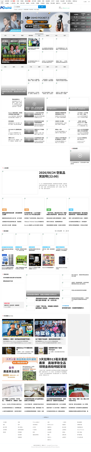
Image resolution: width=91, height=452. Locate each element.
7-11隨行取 (12, 3)
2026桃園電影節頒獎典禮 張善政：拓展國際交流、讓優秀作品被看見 (34, 411)
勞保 (14, 35)
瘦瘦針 (47, 35)
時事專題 (20, 432)
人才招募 (64, 3)
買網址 (47, 3)
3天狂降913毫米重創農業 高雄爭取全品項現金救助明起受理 (53, 362)
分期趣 (37, 3)
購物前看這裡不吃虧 (8, 281)
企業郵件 (64, 437)
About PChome (80, 429)
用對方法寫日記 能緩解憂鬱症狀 (55, 221)
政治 (5, 67)
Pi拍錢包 (43, 3)
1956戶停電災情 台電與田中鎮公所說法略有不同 (34, 404)
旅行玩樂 (34, 1)
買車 (43, 1)
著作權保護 (79, 434)
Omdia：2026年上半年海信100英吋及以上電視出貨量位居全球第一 (12, 404)
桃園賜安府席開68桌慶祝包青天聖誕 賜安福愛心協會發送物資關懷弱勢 (78, 411)
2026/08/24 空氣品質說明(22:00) (52, 174)
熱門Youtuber (50, 424)
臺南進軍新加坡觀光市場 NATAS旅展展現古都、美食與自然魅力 (56, 404)
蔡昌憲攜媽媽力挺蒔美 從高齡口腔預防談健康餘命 (56, 225)
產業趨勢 (49, 429)
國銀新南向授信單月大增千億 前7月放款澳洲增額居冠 (12, 218)
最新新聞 (7, 1)
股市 (19, 424)
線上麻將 (63, 1)
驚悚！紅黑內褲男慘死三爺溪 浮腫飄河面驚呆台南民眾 (78, 218)
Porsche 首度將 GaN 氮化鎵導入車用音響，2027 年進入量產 (33, 225)
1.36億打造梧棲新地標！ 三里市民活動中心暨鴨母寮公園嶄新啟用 (12, 411)
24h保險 (32, 3)
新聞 (19, 422)
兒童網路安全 (80, 427)
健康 (39, 67)
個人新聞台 (68, 1)
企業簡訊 (64, 429)
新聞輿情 (20, 437)
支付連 (34, 427)
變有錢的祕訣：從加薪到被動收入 (73, 308)
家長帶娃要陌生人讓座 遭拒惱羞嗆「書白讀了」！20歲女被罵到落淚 (34, 407)
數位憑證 (53, 3)
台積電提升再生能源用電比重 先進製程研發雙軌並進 (11, 221)
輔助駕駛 (31, 35)
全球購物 (5, 429)
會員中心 (49, 437)
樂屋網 (27, 3)
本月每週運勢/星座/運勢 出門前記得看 (12, 277)
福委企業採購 (35, 434)
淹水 (39, 35)
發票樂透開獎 (21, 429)
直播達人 (64, 424)
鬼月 (65, 35)
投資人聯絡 (79, 432)
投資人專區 (69, 3)
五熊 (5, 35)
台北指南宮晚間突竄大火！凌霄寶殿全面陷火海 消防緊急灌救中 (11, 407)
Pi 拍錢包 (35, 429)
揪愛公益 (75, 1)
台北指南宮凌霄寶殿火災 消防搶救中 (78, 221)
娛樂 (48, 67)
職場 (65, 67)
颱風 (22, 35)
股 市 (12, 1)
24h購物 (7, 3)
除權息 (22, 1)
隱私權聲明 (79, 422)
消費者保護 (79, 424)
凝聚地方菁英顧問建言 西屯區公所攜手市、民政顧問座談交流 (78, 225)
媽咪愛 (4, 432)
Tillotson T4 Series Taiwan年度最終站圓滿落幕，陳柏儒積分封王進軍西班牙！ (34, 221)
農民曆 (26, 1)
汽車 (31, 67)
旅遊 (22, 67)
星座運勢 (48, 1)
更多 (2, 3)
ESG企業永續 (80, 437)
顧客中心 (58, 3)
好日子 (52, 1)
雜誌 (48, 434)
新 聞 (18, 1)
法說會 (57, 1)
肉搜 (56, 35)
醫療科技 (49, 427)
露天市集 (23, 3)
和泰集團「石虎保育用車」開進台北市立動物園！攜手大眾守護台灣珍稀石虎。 (34, 218)
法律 (56, 67)
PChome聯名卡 (36, 422)
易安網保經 (35, 424)
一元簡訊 (64, 422)
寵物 (14, 67)
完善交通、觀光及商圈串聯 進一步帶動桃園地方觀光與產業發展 (78, 404)
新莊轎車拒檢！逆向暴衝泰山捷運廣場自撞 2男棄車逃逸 (78, 407)
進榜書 (39, 1)
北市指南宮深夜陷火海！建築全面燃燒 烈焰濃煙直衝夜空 (56, 411)
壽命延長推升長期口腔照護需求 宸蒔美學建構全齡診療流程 (56, 218)
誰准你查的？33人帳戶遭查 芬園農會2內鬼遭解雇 (56, 407)
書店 (18, 3)
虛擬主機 (64, 434)
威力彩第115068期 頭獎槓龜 (9, 225)
